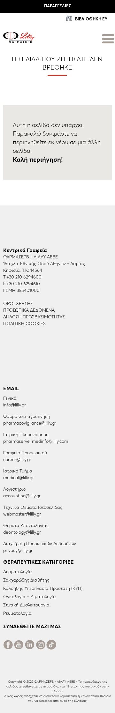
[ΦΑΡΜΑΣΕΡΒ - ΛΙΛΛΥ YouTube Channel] (19, 646)
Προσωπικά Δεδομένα (29, 310)
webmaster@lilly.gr (22, 514)
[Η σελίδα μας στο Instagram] (40, 646)
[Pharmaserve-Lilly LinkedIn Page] (29, 646)
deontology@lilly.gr (22, 532)
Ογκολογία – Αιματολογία (29, 597)
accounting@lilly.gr (22, 496)
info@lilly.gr (14, 405)
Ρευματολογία (17, 613)
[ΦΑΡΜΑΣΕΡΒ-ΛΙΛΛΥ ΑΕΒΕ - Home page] (18, 37)
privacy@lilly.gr (18, 550)
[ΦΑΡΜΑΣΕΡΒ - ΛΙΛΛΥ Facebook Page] (8, 646)
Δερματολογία (17, 572)
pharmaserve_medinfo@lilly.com (35, 441)
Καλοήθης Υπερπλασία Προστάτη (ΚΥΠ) (42, 588)
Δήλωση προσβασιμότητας (34, 317)
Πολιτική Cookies (24, 324)
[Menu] (108, 38)
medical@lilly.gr (18, 478)
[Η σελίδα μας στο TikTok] (51, 646)
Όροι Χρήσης (18, 303)
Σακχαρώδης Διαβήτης (26, 580)
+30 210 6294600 (24, 277)
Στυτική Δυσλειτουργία (26, 605)
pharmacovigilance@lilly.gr (29, 423)
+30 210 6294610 (23, 284)
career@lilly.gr (17, 459)
